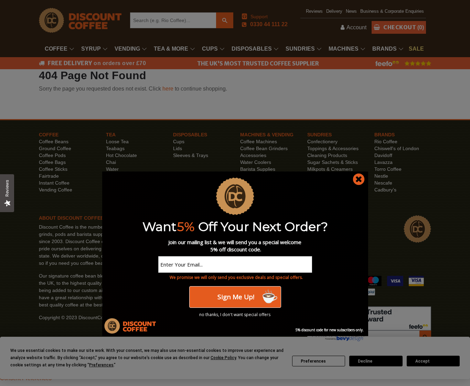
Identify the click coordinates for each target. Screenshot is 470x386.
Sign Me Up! (235, 296)
